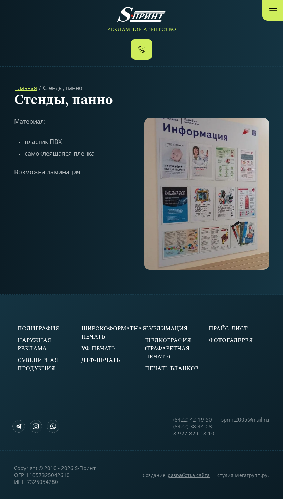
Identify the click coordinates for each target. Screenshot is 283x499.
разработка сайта (189, 475)
